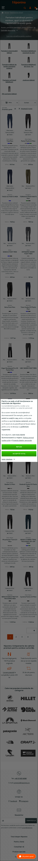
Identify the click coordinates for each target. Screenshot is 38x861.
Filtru (10, 102)
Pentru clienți (19, 842)
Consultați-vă (19, 847)
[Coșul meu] (35, 8)
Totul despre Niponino (19, 837)
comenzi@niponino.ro (22, 783)
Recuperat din (15, 108)
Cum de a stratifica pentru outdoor (19, 36)
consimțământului (27, 828)
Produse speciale (19, 852)
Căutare (24, 8)
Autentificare (30, 8)
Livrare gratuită (8, 672)
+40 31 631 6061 (20, 778)
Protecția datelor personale (22, 440)
